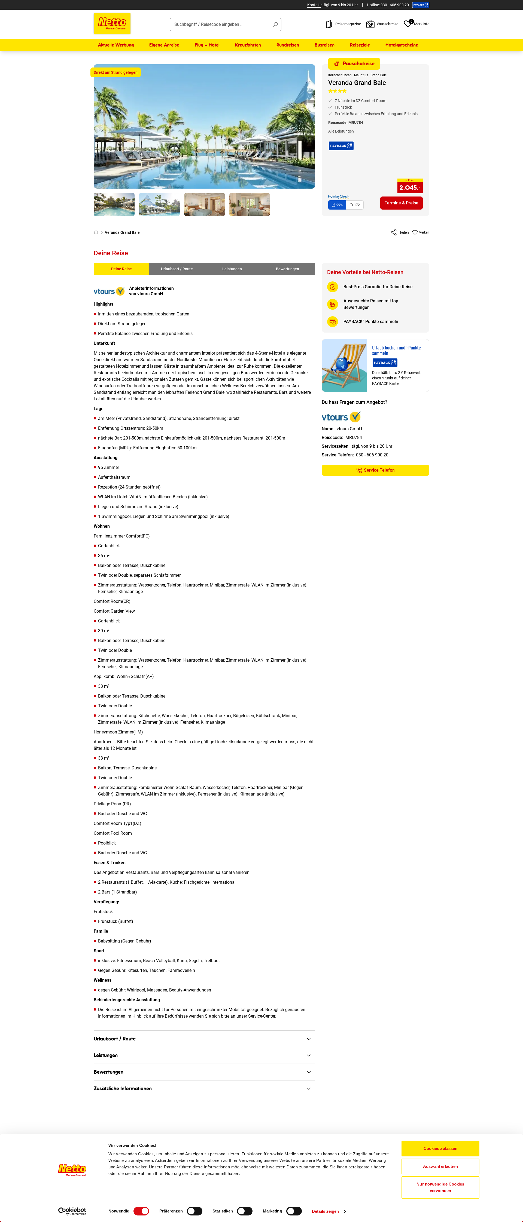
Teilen (404, 232)
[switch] (194, 1211)
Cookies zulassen (441, 1148)
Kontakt (314, 5)
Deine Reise (121, 269)
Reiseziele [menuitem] (360, 45)
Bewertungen (287, 269)
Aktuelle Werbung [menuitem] (116, 45)
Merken (424, 232)
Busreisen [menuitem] (325, 45)
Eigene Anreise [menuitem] (164, 45)
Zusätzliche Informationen (123, 1088)
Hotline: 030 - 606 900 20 (388, 5)
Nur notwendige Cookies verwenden (440, 1187)
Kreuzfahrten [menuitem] (248, 45)
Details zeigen (325, 1211)
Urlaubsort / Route (177, 269)
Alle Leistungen (341, 131)
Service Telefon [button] (379, 470)
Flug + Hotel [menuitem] (207, 45)
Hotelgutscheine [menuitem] (401, 45)
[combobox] (226, 24)
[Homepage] (97, 232)
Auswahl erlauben (440, 1166)
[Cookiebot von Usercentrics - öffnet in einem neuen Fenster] (72, 1211)
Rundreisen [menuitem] (287, 45)
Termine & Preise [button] (401, 202)
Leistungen (232, 269)
